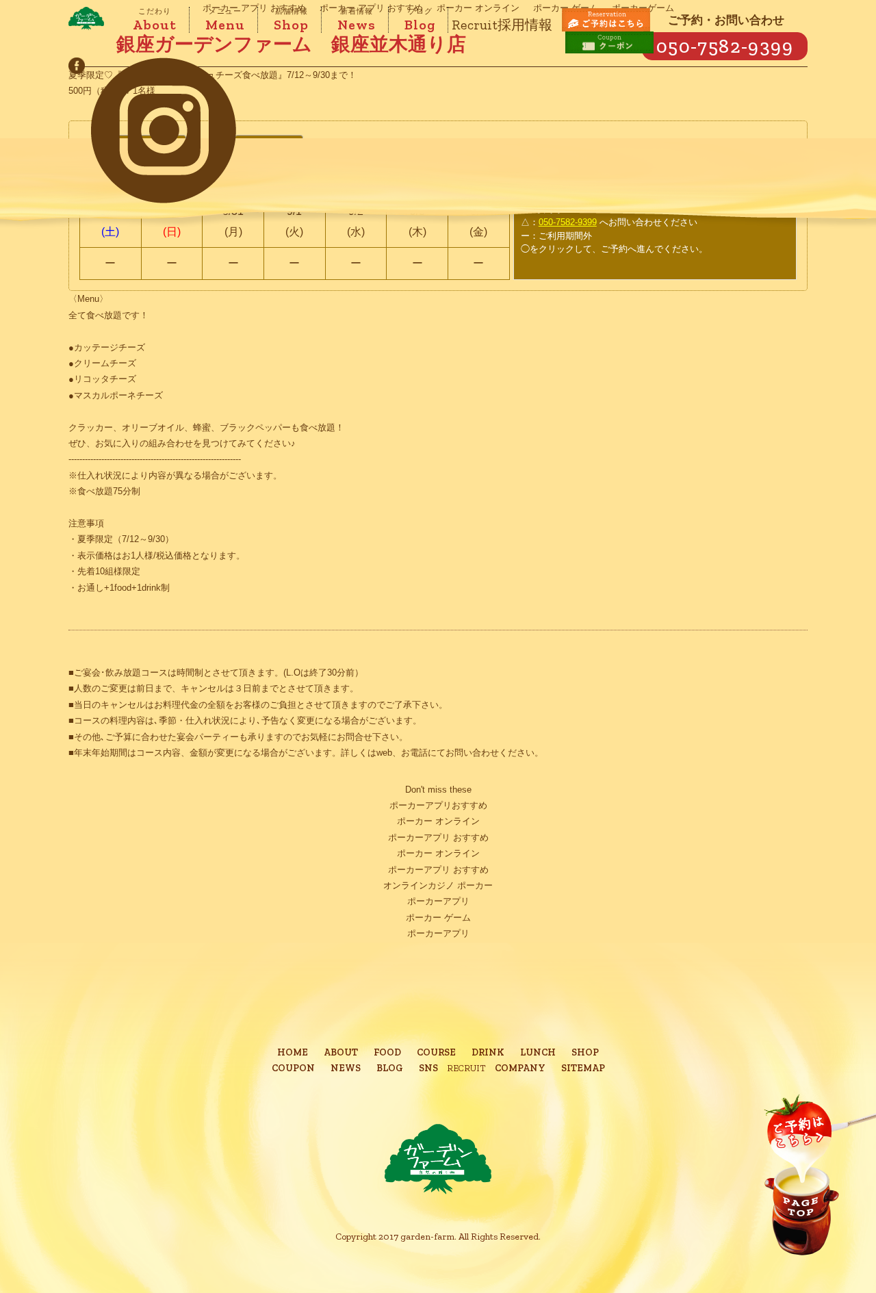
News (356, 20)
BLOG (389, 1068)
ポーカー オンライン (438, 821)
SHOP (585, 1052)
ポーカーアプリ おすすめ (438, 837)
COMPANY (520, 1068)
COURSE (436, 1052)
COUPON (293, 1068)
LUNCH (538, 1052)
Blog (419, 20)
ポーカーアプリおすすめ (438, 805)
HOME (292, 1052)
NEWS (346, 1068)
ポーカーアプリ (438, 901)
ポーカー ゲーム (438, 917)
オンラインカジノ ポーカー (438, 885)
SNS (428, 1068)
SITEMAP (583, 1068)
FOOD (387, 1052)
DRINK (488, 1052)
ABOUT (341, 1052)
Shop (291, 20)
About (155, 20)
